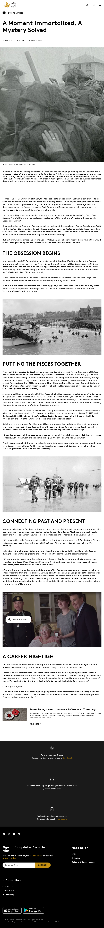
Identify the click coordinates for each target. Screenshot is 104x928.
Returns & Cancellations (83, 862)
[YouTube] (14, 834)
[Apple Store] (12, 910)
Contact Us (8, 886)
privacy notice (9, 858)
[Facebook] (4, 834)
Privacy (23, 922)
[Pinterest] (19, 834)
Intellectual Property (10, 922)
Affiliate (57, 922)
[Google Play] (33, 910)
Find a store (8, 890)
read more (34, 724)
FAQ (73, 854)
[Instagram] (9, 834)
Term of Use (33, 922)
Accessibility (8, 894)
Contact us (37, 856)
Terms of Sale (46, 922)
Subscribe (42, 865)
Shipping (76, 858)
